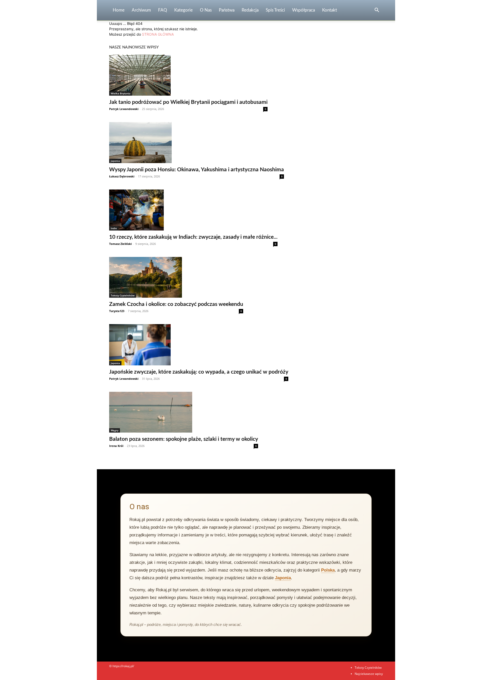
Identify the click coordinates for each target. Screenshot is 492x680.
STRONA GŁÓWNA (158, 34)
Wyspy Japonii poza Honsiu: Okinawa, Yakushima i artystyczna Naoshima (196, 169)
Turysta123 (116, 311)
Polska (328, 570)
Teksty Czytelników (123, 295)
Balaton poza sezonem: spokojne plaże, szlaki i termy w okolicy (183, 439)
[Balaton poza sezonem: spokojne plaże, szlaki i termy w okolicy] (183, 412)
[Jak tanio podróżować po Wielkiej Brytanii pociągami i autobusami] (188, 75)
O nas (206, 10)
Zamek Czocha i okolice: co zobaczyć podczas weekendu (176, 304)
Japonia (115, 161)
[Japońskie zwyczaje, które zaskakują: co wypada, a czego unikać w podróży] (198, 344)
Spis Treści (275, 10)
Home (119, 10)
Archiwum (141, 10)
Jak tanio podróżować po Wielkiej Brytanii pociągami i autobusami (188, 102)
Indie (114, 228)
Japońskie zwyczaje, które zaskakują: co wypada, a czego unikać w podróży (198, 372)
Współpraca (303, 10)
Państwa (226, 10)
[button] (377, 10)
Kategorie (183, 10)
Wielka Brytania (120, 93)
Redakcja (250, 10)
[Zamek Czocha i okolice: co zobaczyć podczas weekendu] (176, 277)
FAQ (162, 10)
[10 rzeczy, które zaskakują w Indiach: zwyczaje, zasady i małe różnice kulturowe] (193, 210)
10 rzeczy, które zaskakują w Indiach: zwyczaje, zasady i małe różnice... (193, 237)
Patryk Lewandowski (123, 109)
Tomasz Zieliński (120, 244)
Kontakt (329, 10)
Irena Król (116, 446)
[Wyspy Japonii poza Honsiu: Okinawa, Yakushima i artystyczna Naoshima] (196, 142)
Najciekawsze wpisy (369, 674)
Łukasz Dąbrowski (121, 176)
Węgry (114, 430)
